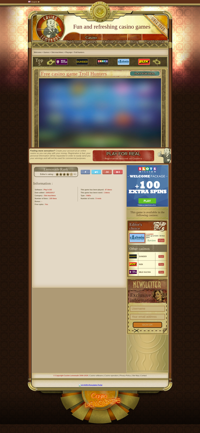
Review (151, 240)
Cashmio (150, 234)
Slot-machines (57, 52)
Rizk (141, 264)
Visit (161, 240)
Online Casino (114, 41)
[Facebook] (85, 172)
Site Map (135, 376)
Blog (134, 41)
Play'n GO (48, 190)
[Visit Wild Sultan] (62, 62)
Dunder (143, 256)
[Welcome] (47, 48)
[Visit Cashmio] (123, 62)
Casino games (91, 39)
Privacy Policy (125, 376)
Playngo (68, 52)
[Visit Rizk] (144, 62)
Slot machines (50, 196)
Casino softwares (96, 376)
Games (46, 52)
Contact (143, 376)
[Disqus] (79, 249)
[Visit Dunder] (82, 62)
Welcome (73, 41)
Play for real (154, 41)
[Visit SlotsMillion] (103, 62)
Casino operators (111, 376)
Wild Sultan (145, 272)
